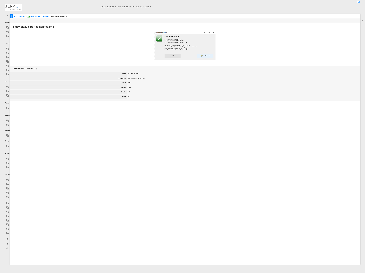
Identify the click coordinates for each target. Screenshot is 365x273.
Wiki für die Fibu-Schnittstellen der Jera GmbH (14, 16)
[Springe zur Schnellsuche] (7, 16)
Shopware (21, 16)
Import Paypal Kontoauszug (40, 16)
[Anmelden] (358, 2)
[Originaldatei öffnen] (185, 45)
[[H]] (13, 7)
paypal (28, 16)
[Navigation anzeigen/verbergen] (11, 16)
